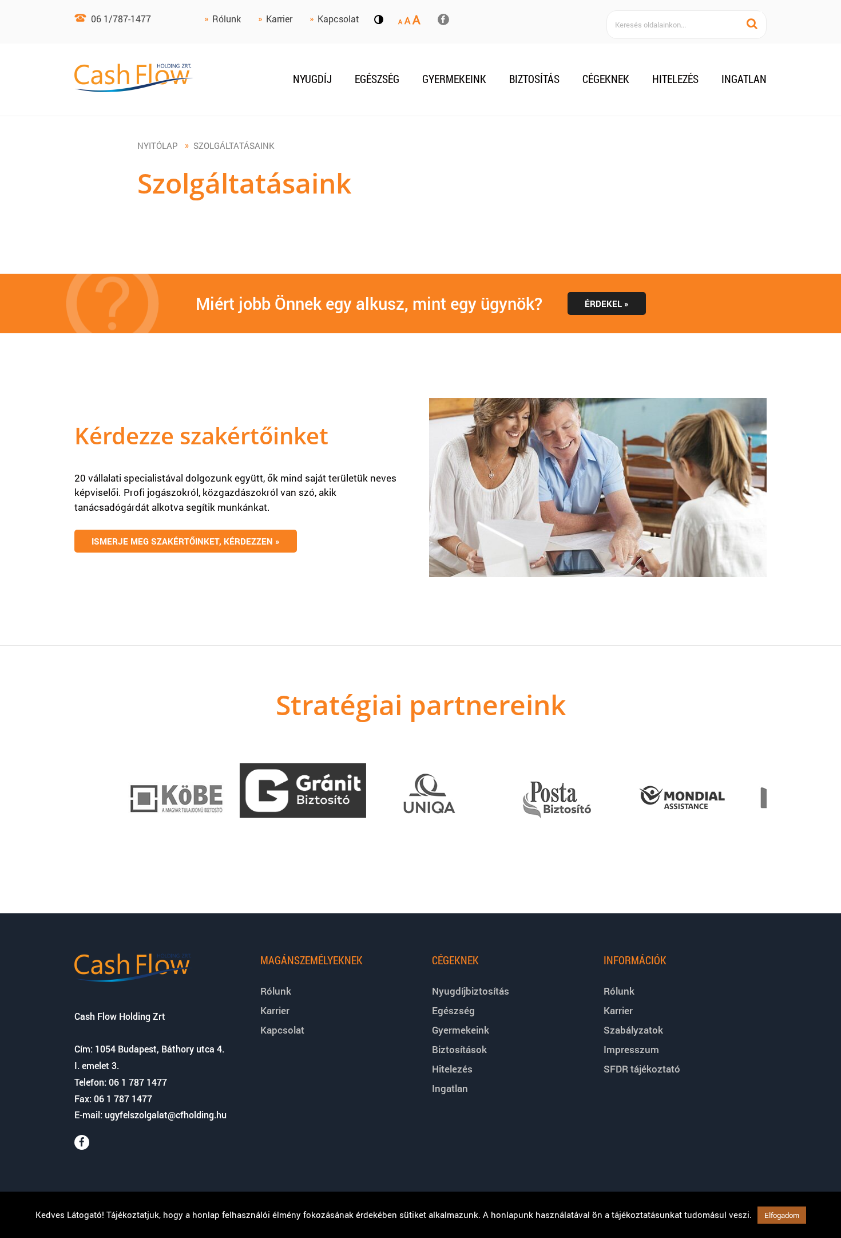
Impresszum (631, 1049)
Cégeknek (605, 79)
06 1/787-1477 (121, 19)
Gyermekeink (454, 79)
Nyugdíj (312, 79)
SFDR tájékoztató (642, 1068)
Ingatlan (744, 79)
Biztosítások (459, 1049)
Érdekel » (607, 303)
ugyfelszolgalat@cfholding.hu (166, 1115)
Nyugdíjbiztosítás (470, 991)
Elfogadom (781, 1215)
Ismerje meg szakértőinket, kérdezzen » (186, 541)
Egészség (377, 79)
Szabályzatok (633, 1029)
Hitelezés (675, 79)
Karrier (279, 19)
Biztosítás (534, 79)
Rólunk (226, 19)
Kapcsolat (338, 19)
